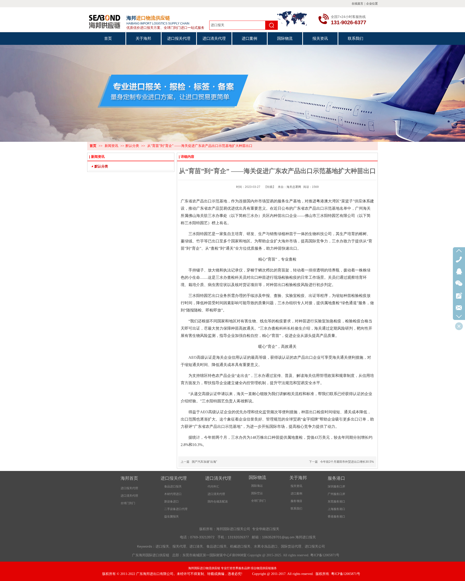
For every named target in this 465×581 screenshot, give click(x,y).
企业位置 (372, 3)
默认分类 (132, 146)
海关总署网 (294, 187)
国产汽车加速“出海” (204, 461)
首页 (93, 146)
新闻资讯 (112, 146)
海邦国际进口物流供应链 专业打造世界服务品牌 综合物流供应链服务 (232, 568)
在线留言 (357, 3)
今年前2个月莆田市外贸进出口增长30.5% (347, 461)
